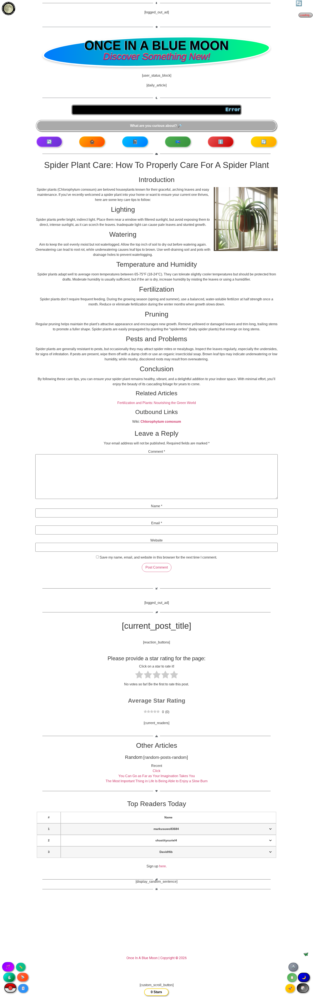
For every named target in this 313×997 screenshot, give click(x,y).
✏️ (21, 967)
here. (163, 866)
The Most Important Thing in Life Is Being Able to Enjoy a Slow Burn (157, 781)
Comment (156, 451)
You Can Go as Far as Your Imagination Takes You (156, 776)
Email (156, 523)
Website (156, 540)
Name (156, 506)
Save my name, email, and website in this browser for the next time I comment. (158, 557)
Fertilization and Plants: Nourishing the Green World (156, 403)
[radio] (139, 675)
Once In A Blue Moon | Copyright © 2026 (156, 958)
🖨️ (293, 967)
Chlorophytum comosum (161, 421)
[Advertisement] (156, 925)
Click (156, 771)
